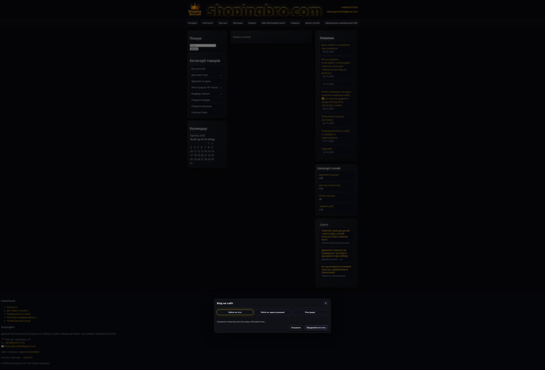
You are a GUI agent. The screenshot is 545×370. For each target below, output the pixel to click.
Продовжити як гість (316, 328)
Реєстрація (310, 312)
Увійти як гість (235, 312)
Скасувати (296, 328)
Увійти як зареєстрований (272, 312)
